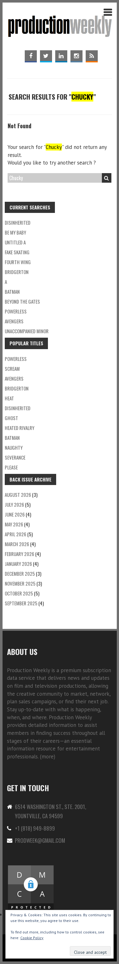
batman (12, 291)
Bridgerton (17, 271)
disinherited (17, 222)
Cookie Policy (31, 937)
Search (106, 178)
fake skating (17, 252)
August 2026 (18, 494)
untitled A (15, 242)
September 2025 (21, 603)
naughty (14, 447)
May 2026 (14, 524)
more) (48, 756)
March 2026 (17, 543)
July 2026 (14, 504)
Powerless (16, 311)
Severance (15, 457)
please (11, 467)
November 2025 (20, 583)
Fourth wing (18, 261)
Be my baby (15, 232)
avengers (14, 378)
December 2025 (20, 573)
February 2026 (19, 553)
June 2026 (15, 514)
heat (9, 398)
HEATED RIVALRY (19, 427)
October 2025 (19, 593)
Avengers (14, 321)
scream (12, 368)
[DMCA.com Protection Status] (31, 868)
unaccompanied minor (27, 330)
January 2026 (18, 563)
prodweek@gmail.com (40, 840)
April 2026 (15, 534)
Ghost (11, 417)
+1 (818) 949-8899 (35, 828)
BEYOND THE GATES (22, 301)
